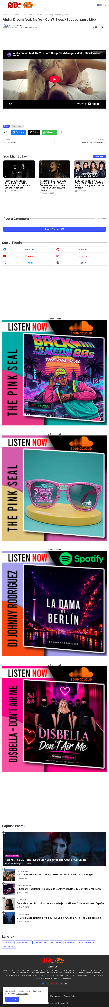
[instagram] (56, 983)
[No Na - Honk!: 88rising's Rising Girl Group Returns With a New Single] (9, 875)
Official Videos (41, 942)
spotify (83, 262)
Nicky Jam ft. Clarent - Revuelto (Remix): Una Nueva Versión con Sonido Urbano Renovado (18, 184)
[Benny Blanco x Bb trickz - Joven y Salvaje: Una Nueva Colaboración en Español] (9, 904)
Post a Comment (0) (54, 229)
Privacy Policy (69, 996)
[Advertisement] (51, 39)
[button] (99, 5)
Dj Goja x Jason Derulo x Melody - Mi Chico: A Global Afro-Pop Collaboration (59, 917)
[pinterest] (47, 983)
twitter (29, 262)
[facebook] (43, 983)
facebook (30, 249)
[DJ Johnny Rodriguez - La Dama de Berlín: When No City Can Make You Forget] (9, 889)
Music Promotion (24, 942)
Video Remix (14, 14)
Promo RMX (56, 942)
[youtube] (52, 983)
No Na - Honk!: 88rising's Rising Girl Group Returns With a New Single (55, 874)
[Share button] (61, 132)
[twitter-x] (61, 983)
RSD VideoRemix (86, 942)
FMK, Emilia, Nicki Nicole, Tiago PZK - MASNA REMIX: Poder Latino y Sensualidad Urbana (89, 184)
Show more (99, 156)
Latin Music (8, 942)
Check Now (21, 993)
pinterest (83, 249)
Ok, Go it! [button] (12, 999)
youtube (30, 256)
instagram (83, 256)
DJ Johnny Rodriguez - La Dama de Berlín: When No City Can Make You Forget (59, 889)
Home (5, 14)
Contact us (55, 996)
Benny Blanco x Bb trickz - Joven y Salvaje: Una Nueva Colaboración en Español (60, 903)
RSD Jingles (70, 942)
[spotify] (66, 983)
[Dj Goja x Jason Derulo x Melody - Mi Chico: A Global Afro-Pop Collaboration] (9, 918)
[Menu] (3, 5)
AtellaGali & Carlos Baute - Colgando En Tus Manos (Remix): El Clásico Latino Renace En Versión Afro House (54, 185)
